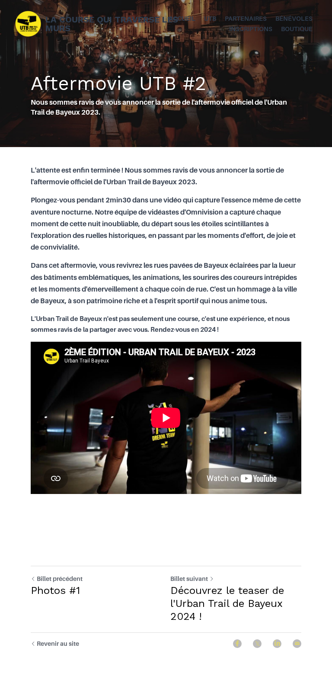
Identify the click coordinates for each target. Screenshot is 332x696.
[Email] (297, 643)
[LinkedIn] (277, 643)
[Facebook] (237, 643)
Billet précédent (60, 578)
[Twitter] (257, 643)
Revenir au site (58, 643)
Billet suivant (189, 578)
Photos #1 (55, 590)
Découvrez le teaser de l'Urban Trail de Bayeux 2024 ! (227, 603)
